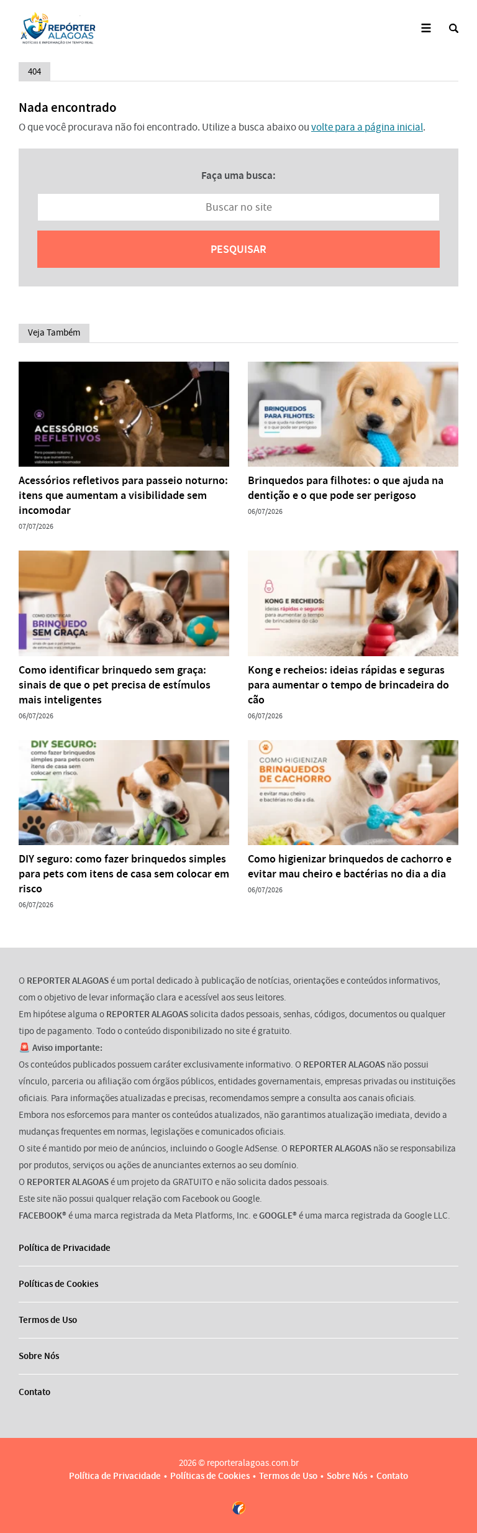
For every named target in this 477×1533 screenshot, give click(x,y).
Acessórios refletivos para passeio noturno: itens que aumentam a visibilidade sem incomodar (123, 495)
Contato (34, 1392)
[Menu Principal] (425, 28)
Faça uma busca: (238, 175)
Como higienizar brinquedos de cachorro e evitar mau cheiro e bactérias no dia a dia (350, 866)
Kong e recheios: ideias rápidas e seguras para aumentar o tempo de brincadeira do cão (348, 684)
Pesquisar (238, 249)
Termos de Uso (48, 1320)
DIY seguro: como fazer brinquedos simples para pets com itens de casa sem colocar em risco (124, 873)
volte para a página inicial (367, 127)
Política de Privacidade (65, 1248)
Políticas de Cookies (58, 1284)
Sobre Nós (39, 1356)
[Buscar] (453, 28)
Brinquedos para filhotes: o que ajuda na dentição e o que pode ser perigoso (345, 488)
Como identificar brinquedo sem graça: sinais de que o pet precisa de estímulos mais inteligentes (115, 684)
